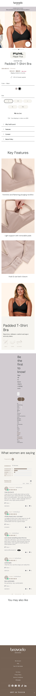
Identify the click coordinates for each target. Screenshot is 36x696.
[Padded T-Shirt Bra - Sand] (6, 633)
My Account (18, 661)
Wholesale (18, 680)
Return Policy (9, 139)
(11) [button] (12, 468)
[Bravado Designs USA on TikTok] (22, 686)
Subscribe (21, 399)
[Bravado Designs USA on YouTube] (16, 686)
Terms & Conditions (18, 677)
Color (5, 83)
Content (7, 134)
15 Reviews (12, 68)
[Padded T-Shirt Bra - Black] (9, 633)
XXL (23, 107)
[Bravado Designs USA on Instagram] (9, 686)
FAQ (18, 663)
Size (2, 95)
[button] (7, 503)
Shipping (13, 73)
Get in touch (17, 692)
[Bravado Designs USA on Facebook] (12, 686)
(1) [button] (11, 472)
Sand (16, 88)
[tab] (7, 481)
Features (7, 129)
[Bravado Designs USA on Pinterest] (19, 686)
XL (12, 107)
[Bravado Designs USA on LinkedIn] (25, 686)
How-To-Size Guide (18, 666)
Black (19, 88)
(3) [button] (12, 470)
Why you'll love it (10, 124)
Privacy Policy (18, 674)
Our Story (18, 672)
